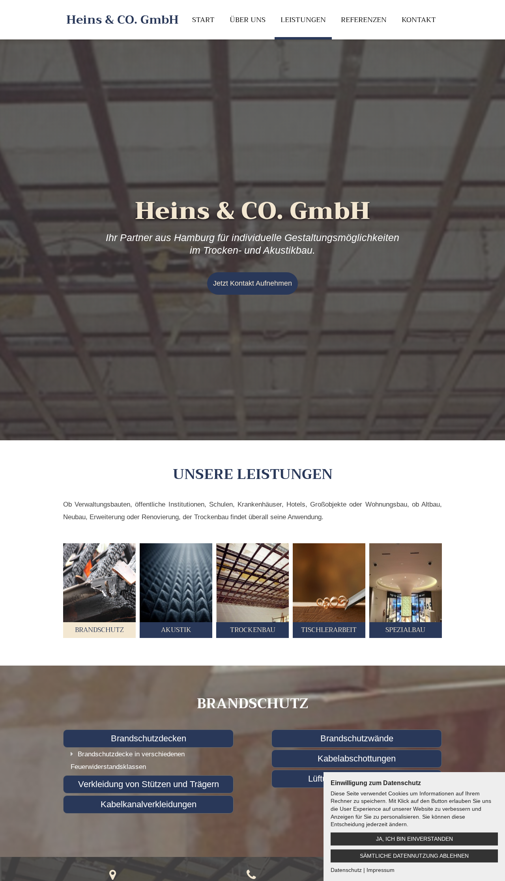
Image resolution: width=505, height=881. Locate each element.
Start (203, 19)
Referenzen (364, 19)
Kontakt (419, 19)
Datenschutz (346, 870)
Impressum (381, 870)
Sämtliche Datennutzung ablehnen (414, 856)
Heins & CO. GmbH (122, 19)
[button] (99, 590)
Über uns (248, 19)
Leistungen (303, 19)
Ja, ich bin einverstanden (414, 839)
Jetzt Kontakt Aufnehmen (252, 283)
